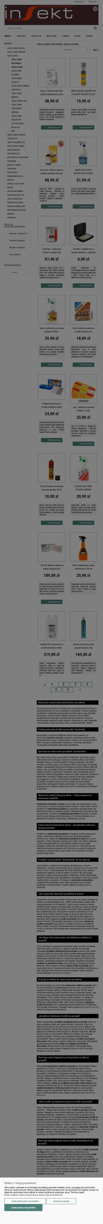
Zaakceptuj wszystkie (23, 1207)
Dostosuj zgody (61, 1201)
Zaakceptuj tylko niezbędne (25, 1201)
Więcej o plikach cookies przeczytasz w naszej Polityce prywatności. (33, 1194)
